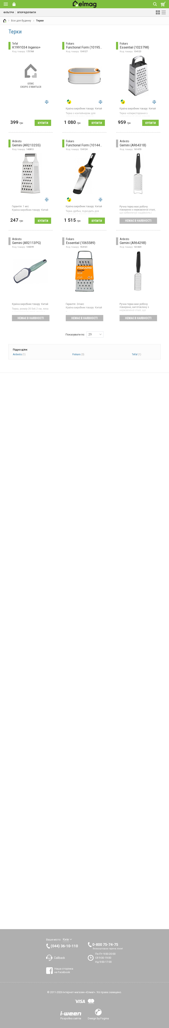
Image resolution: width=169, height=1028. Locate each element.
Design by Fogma (98, 1018)
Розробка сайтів (70, 1018)
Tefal (136, 354)
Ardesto (19, 354)
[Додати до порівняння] (46, 102)
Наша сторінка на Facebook (63, 970)
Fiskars (78, 354)
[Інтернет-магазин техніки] (4, 20)
